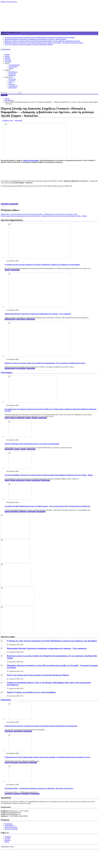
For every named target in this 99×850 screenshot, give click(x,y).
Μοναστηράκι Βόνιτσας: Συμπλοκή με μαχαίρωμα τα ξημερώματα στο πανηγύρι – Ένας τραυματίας (35, 39)
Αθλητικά (8, 60)
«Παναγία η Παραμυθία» (31, 160)
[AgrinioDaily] (1, 51)
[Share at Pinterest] (4, 206)
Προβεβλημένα (21, 319)
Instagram (8, 840)
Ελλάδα (7, 54)
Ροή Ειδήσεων (13, 72)
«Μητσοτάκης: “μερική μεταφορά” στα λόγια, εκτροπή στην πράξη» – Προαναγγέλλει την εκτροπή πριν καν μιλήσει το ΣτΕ (39, 214)
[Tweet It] (1, 206)
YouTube (7, 838)
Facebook (8, 836)
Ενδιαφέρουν (13, 87)
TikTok (7, 842)
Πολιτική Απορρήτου (11, 829)
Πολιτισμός (12, 79)
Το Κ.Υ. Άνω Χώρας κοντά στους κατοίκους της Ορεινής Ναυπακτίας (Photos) (29, 44)
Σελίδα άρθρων (9, 825)
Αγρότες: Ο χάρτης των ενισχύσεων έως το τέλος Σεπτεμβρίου (31, 692)
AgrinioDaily (18, 120)
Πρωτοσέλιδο (36, 480)
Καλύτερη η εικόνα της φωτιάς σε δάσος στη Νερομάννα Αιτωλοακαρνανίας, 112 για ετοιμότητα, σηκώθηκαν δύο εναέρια (42, 41)
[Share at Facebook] (2, 206)
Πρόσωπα (12, 84)
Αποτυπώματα (13, 86)
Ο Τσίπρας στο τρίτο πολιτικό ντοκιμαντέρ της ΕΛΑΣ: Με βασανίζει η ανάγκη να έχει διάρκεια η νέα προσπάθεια (40, 37)
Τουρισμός (12, 80)
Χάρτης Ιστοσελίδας (11, 827)
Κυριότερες (12, 75)
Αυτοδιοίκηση (13, 66)
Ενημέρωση (12, 73)
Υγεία (10, 82)
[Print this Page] (6, 206)
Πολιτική (7, 58)
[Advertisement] (49, 17)
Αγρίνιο (11, 68)
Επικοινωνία (8, 824)
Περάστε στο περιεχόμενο (9, 1)
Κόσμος (7, 56)
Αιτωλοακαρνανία (14, 65)
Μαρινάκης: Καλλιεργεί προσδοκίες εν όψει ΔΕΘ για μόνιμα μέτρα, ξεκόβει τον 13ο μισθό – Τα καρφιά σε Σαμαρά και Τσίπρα (44, 42)
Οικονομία (8, 61)
